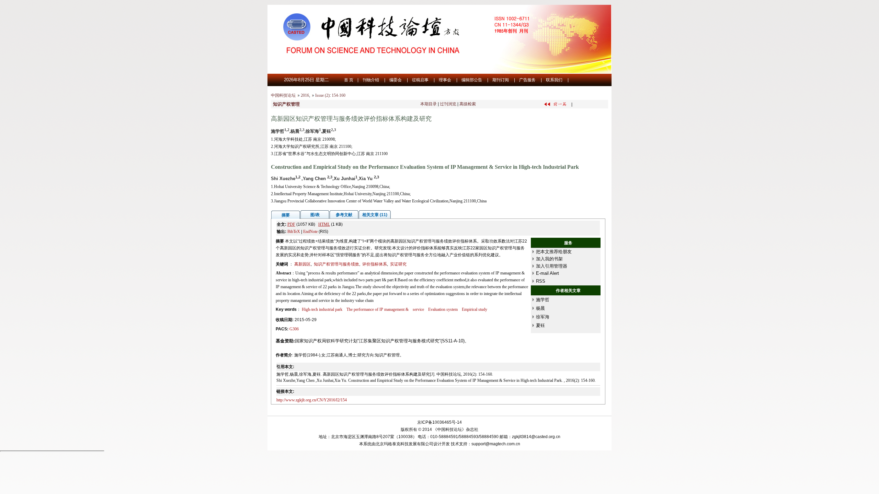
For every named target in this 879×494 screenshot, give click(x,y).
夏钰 (540, 325)
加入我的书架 (549, 258)
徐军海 (542, 316)
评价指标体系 (374, 264)
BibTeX (293, 231)
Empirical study (474, 309)
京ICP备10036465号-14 (439, 422)
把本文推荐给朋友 (554, 251)
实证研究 (398, 264)
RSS (540, 281)
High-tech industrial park (322, 309)
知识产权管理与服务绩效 (336, 264)
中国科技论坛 (283, 95)
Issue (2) (322, 95)
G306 (294, 329)
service (418, 309)
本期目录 (428, 104)
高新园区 (302, 264)
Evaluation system (443, 309)
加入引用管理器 (551, 266)
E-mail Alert (547, 273)
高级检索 (467, 104)
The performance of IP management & (377, 309)
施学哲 (542, 299)
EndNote (310, 231)
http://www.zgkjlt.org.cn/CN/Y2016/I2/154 (311, 400)
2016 (305, 95)
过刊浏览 (448, 104)
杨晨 (540, 308)
